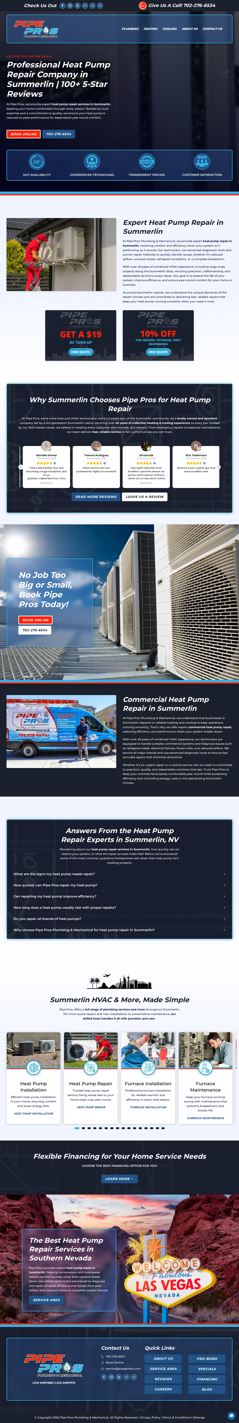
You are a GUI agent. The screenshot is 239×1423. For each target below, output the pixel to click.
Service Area (46, 1300)
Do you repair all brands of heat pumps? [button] (47, 919)
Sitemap (199, 1417)
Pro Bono (207, 1359)
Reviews (163, 1379)
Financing (207, 1379)
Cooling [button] (169, 29)
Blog (207, 1389)
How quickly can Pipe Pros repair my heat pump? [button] (55, 885)
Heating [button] (151, 29)
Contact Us (212, 29)
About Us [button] (190, 29)
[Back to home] (36, 29)
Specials (207, 1369)
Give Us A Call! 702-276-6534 (181, 5)
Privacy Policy (150, 1417)
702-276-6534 (58, 134)
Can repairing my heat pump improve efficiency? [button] (55, 896)
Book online (23, 134)
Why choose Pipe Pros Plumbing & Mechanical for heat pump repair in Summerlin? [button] (84, 930)
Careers (163, 1389)
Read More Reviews (95, 497)
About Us (163, 1359)
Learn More (117, 1179)
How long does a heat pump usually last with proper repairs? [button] (64, 908)
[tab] (76, 1128)
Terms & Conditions (177, 1417)
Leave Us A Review (145, 497)
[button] (218, 467)
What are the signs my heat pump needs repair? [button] (54, 874)
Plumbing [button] (130, 29)
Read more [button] (94, 483)
